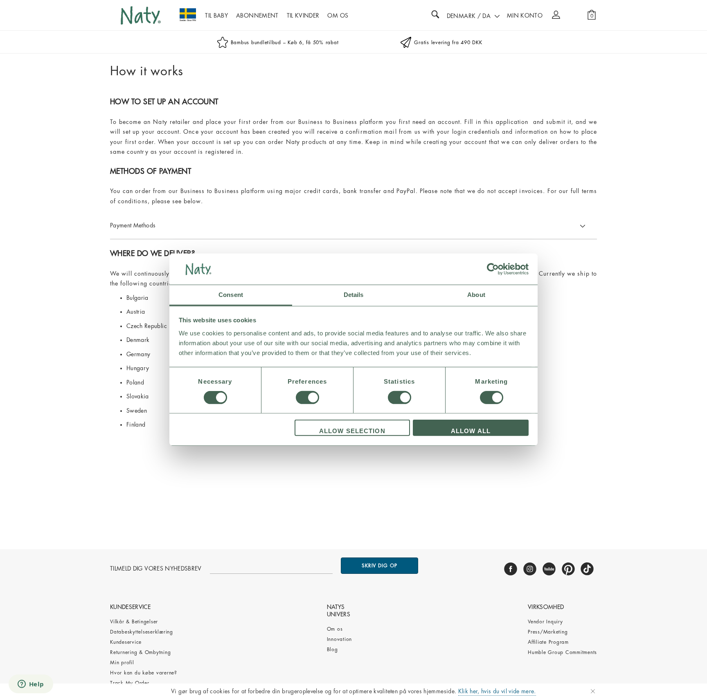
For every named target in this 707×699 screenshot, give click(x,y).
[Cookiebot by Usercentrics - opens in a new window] (493, 269)
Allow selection (352, 430)
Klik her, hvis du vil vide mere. (497, 691)
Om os (335, 629)
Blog (332, 649)
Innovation (339, 639)
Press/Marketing (547, 631)
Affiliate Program (548, 642)
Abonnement (257, 15)
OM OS (337, 15)
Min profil (122, 662)
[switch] (307, 397)
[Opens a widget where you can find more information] (30, 684)
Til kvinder (303, 15)
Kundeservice (126, 642)
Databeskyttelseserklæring (141, 631)
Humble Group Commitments (562, 652)
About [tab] (476, 294)
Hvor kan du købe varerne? (143, 672)
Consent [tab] (230, 294)
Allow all (471, 430)
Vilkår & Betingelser (134, 621)
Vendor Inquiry (545, 621)
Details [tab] (354, 294)
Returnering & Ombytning (140, 652)
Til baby (216, 15)
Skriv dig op (379, 565)
